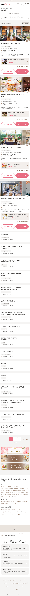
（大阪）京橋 (20, 492)
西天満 (15, 492)
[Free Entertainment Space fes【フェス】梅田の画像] (15, 84)
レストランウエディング (6, 501)
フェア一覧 (23, 71)
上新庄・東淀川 (11, 494)
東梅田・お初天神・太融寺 (6, 488)
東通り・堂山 (15, 486)
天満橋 (2, 492)
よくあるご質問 (15, 589)
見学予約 (9, 71)
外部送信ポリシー (7, 583)
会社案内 (4, 580)
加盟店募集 (24, 583)
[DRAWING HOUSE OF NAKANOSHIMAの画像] (15, 188)
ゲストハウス (14, 503)
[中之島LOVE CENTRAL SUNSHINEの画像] (15, 137)
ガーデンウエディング (6, 511)
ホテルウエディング (5, 503)
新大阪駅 (26, 492)
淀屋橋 (27, 488)
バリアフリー (4, 514)
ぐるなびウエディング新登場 (15, 514)
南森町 (15, 496)
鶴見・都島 (25, 494)
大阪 (2, 535)
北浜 (3, 490)
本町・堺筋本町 (14, 490)
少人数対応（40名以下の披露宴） (8, 509)
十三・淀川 (5, 494)
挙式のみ (11, 513)
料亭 (14, 501)
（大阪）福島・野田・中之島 (18, 488)
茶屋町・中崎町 (4, 496)
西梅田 (10, 496)
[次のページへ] (23, 439)
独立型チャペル (4, 513)
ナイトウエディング (16, 511)
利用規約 (9, 580)
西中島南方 (18, 494)
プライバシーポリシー (23, 580)
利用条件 (15, 580)
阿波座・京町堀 (21, 490)
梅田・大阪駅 (4, 486)
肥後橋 (7, 490)
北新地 (9, 486)
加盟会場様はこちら (16, 583)
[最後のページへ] (27, 439)
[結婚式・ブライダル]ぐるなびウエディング (10, 534)
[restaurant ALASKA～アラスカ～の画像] (15, 33)
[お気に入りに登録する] (27, 41)
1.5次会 (18, 509)
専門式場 (19, 501)
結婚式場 (23, 534)
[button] (15, 547)
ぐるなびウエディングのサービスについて (15, 586)
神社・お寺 (24, 501)
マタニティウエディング (20, 513)
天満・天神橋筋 (9, 492)
